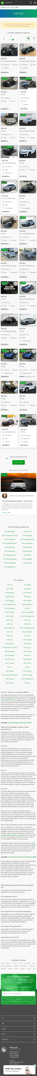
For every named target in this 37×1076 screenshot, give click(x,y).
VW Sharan (27, 659)
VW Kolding (27, 551)
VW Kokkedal (9, 551)
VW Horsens (27, 547)
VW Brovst (27, 532)
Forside (3, 7)
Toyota (22, 969)
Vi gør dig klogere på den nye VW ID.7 (19, 722)
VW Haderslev (27, 543)
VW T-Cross (9, 663)
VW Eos (27, 620)
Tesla (16, 969)
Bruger (4, 1028)
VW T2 (27, 667)
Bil (8, 7)
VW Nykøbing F (9, 555)
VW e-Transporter (27, 616)
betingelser (9, 989)
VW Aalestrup (9, 567)
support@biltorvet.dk (16, 1062)
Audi (2, 963)
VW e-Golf (10, 616)
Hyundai (27, 963)
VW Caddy (27, 600)
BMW (8, 963)
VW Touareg (27, 675)
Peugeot (24, 966)
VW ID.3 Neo (27, 632)
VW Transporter (27, 679)
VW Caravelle (9, 608)
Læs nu (5, 513)
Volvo (29, 969)
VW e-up (9, 620)
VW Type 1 (10, 683)
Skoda (3, 969)
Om (3, 1018)
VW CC (27, 608)
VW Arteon (27, 593)
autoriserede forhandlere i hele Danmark (14, 835)
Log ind (32, 2)
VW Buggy (9, 600)
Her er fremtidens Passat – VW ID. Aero (17, 501)
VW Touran (9, 679)
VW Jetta (27, 644)
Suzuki (10, 969)
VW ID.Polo (9, 644)
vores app (32, 845)
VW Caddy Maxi (9, 604)
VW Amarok (9, 593)
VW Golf (27, 624)
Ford (20, 963)
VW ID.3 (10, 632)
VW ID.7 (10, 640)
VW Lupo (27, 647)
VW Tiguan (27, 671)
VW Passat (27, 651)
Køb (3, 1023)
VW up (27, 683)
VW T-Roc (27, 663)
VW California (27, 604)
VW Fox (10, 624)
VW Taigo (9, 671)
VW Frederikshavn (27, 539)
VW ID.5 (27, 636)
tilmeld (18, 999)
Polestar (32, 966)
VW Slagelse (27, 559)
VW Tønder (27, 563)
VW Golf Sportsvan (27, 628)
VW (12, 7)
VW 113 (9, 585)
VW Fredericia (9, 539)
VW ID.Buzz (27, 640)
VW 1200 (27, 585)
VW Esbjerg (27, 535)
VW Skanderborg (9, 559)
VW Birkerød (10, 532)
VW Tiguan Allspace (9, 675)
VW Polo (27, 655)
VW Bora (27, 597)
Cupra (15, 963)
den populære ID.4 (9, 699)
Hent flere (18, 462)
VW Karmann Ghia (9, 647)
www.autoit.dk (14, 1064)
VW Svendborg (10, 563)
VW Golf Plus (10, 628)
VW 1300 (9, 589)
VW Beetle (9, 597)
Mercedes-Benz (6, 966)
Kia (33, 963)
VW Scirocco (10, 659)
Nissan (16, 966)
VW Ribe (27, 555)
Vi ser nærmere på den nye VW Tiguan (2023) (21, 857)
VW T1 (9, 667)
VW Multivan (10, 651)
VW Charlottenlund (9, 535)
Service (4, 1034)
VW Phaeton (10, 655)
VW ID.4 (9, 636)
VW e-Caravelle (27, 612)
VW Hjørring (10, 547)
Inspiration (5, 1039)
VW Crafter (9, 612)
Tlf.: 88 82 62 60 (14, 1057)
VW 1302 (27, 589)
